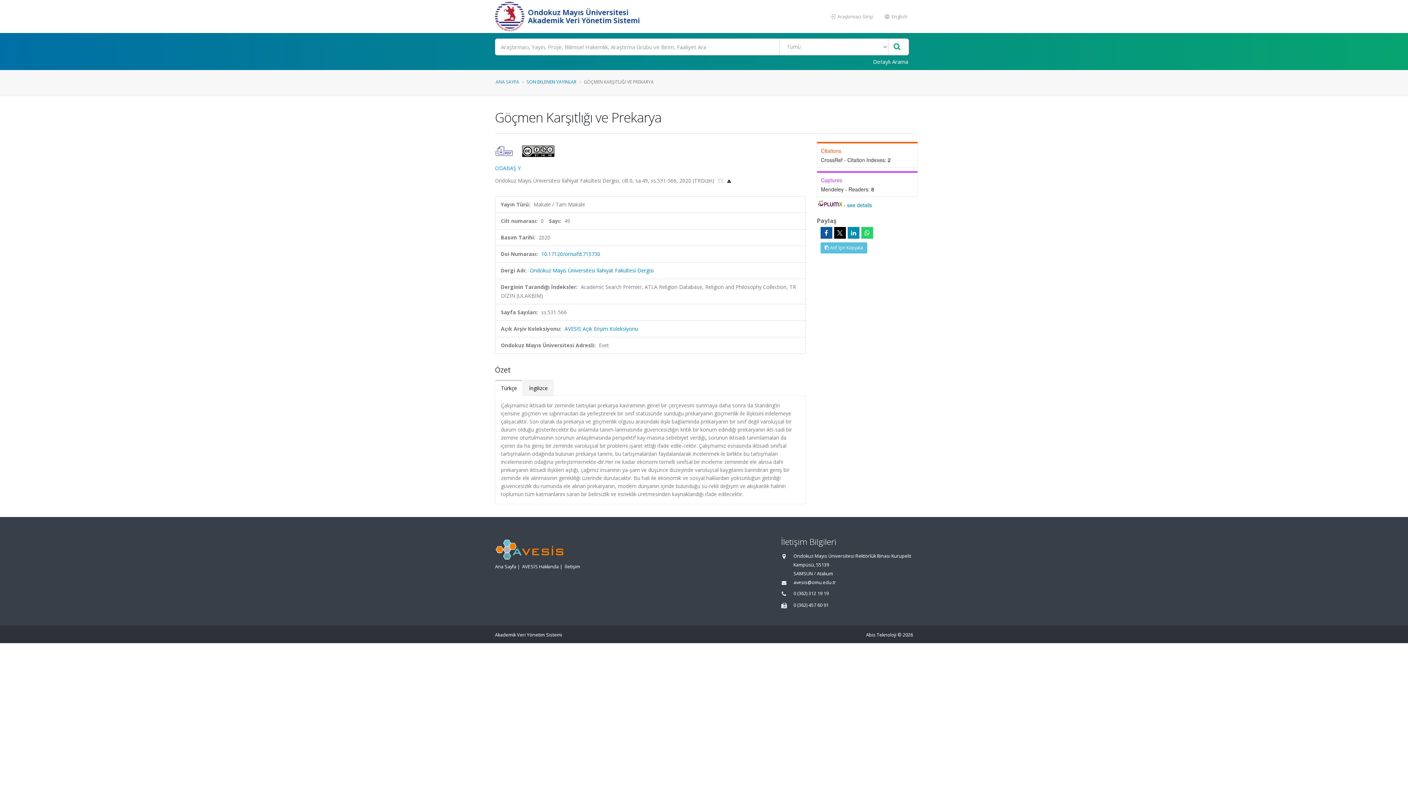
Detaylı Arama (890, 61)
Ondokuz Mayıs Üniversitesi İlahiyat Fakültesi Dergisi (592, 270)
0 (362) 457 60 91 (811, 605)
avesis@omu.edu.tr (814, 582)
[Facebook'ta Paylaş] (826, 233)
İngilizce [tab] (538, 388)
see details (859, 205)
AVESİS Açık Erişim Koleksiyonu (601, 328)
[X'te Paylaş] (840, 233)
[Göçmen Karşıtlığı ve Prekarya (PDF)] (505, 150)
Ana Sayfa (507, 82)
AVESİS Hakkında (540, 567)
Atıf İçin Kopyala (846, 248)
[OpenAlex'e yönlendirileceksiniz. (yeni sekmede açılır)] (729, 180)
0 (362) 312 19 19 (811, 593)
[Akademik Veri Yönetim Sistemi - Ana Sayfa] (510, 16)
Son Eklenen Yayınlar (551, 82)
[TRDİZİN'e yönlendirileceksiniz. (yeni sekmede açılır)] (721, 180)
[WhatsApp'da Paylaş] (867, 233)
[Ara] (897, 47)
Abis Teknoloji (881, 635)
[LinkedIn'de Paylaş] (853, 233)
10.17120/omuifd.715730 (570, 253)
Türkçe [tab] (509, 388)
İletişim (572, 567)
